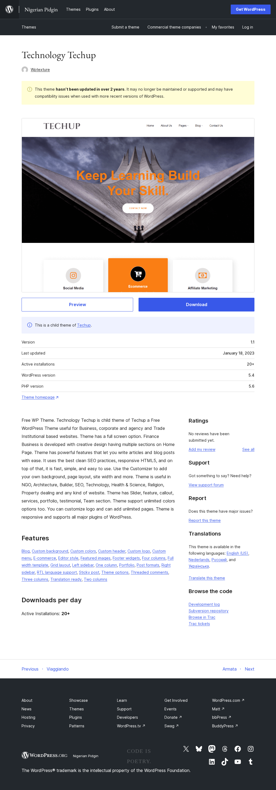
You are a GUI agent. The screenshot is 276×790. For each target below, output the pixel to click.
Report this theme (205, 520)
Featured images (96, 558)
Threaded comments (149, 572)
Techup (84, 325)
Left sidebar (83, 565)
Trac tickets (199, 623)
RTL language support (57, 572)
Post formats (148, 565)
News (27, 709)
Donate (173, 717)
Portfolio (126, 565)
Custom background (50, 551)
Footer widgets (126, 558)
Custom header (111, 551)
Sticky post (89, 572)
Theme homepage (38, 397)
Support (124, 709)
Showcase (78, 700)
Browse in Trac (202, 617)
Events (170, 709)
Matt (218, 709)
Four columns (153, 558)
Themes (29, 27)
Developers (127, 717)
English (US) (237, 553)
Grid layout (60, 565)
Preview (77, 304)
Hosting (28, 717)
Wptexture (40, 69)
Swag (171, 726)
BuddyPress (225, 726)
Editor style (68, 558)
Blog (26, 551)
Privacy (28, 726)
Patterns (76, 726)
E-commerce (44, 558)
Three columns (35, 579)
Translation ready (66, 579)
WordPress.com (228, 700)
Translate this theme (207, 578)
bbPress (222, 717)
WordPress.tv (131, 726)
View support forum (206, 485)
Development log (204, 604)
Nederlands (199, 559)
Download (196, 304)
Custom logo (138, 551)
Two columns (95, 579)
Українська (199, 566)
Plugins (75, 717)
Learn (122, 700)
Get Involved (176, 700)
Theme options (115, 572)
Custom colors (83, 551)
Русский (219, 559)
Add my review (202, 449)
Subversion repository (209, 610)
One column (106, 565)
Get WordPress (250, 9)
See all (248, 449)
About (27, 700)
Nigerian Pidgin (85, 756)
